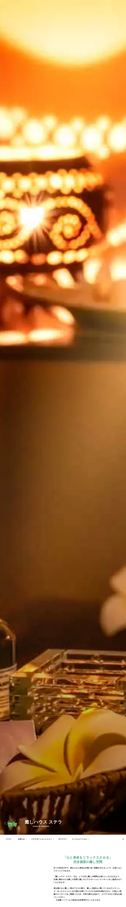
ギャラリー (62, 839)
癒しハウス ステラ (43, 821)
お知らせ (21, 839)
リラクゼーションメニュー (41, 839)
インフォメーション (79, 839)
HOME (8, 839)
